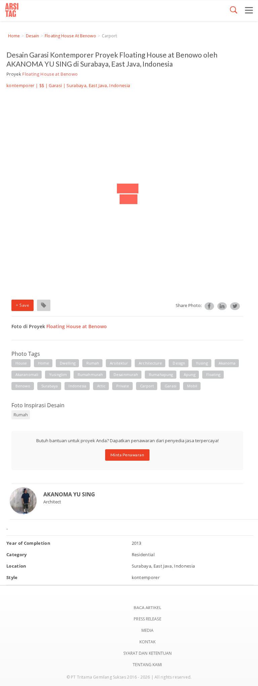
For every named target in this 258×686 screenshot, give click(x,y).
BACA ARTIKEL (147, 607)
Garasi (55, 85)
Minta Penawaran (127, 454)
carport (147, 385)
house (21, 363)
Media (147, 630)
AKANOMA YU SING (69, 494)
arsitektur (119, 363)
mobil (192, 385)
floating (213, 374)
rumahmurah (90, 374)
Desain (32, 36)
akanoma (227, 363)
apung (190, 374)
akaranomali (26, 374)
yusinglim (58, 374)
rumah (92, 363)
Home (14, 36)
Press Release (147, 619)
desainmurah (126, 374)
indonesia (77, 385)
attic (101, 385)
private (122, 385)
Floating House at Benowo (70, 36)
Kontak (147, 642)
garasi (170, 385)
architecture (150, 363)
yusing (202, 363)
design (179, 363)
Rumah (20, 415)
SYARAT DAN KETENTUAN (147, 653)
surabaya (49, 385)
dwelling (68, 363)
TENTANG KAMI (147, 665)
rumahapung (161, 374)
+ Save (22, 305)
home (43, 363)
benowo (23, 385)
